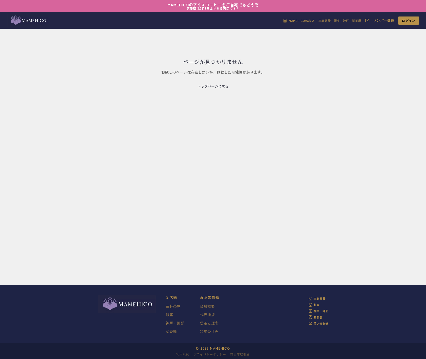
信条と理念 (209, 323)
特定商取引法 (240, 354)
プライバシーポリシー (209, 354)
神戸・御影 (175, 323)
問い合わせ (321, 323)
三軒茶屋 (325, 20)
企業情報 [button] (211, 297)
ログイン (408, 20)
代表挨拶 (207, 314)
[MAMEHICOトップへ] (28, 20)
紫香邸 (356, 20)
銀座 (337, 20)
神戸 (346, 20)
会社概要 (207, 306)
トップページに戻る (213, 86)
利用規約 (182, 354)
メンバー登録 (383, 20)
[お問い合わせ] (367, 20)
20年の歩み (209, 331)
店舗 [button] (173, 297)
